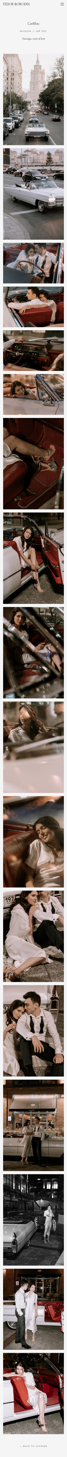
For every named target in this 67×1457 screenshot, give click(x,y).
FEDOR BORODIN (16, 4)
